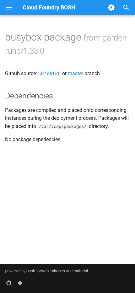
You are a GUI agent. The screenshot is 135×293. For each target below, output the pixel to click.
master (75, 73)
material (80, 270)
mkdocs (58, 270)
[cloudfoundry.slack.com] (20, 283)
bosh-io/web (37, 270)
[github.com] (9, 283)
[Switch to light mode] (111, 7)
